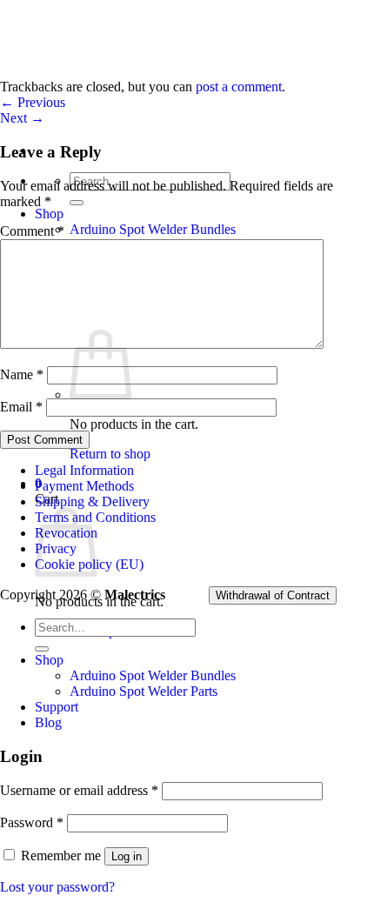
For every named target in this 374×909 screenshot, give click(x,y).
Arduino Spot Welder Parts (143, 691)
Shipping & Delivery (92, 501)
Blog (48, 722)
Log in (126, 856)
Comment (32, 231)
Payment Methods (84, 485)
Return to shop (110, 453)
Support (56, 706)
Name (21, 374)
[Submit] (76, 202)
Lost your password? (57, 886)
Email (21, 406)
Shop (49, 213)
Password (31, 822)
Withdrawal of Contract (273, 595)
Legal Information (84, 470)
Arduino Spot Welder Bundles (153, 229)
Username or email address (79, 790)
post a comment (239, 86)
